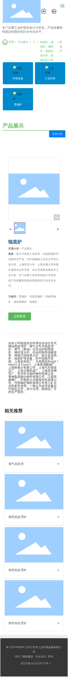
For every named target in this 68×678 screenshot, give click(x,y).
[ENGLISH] (54, 11)
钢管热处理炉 (17, 517)
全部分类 (57, 133)
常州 (50, 656)
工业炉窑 (34, 42)
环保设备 (18, 78)
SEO (17, 656)
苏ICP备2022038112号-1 (36, 663)
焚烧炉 (18, 104)
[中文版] (44, 11)
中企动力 (41, 656)
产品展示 (23, 42)
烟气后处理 (16, 464)
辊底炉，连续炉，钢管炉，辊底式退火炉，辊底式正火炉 (46, 50)
